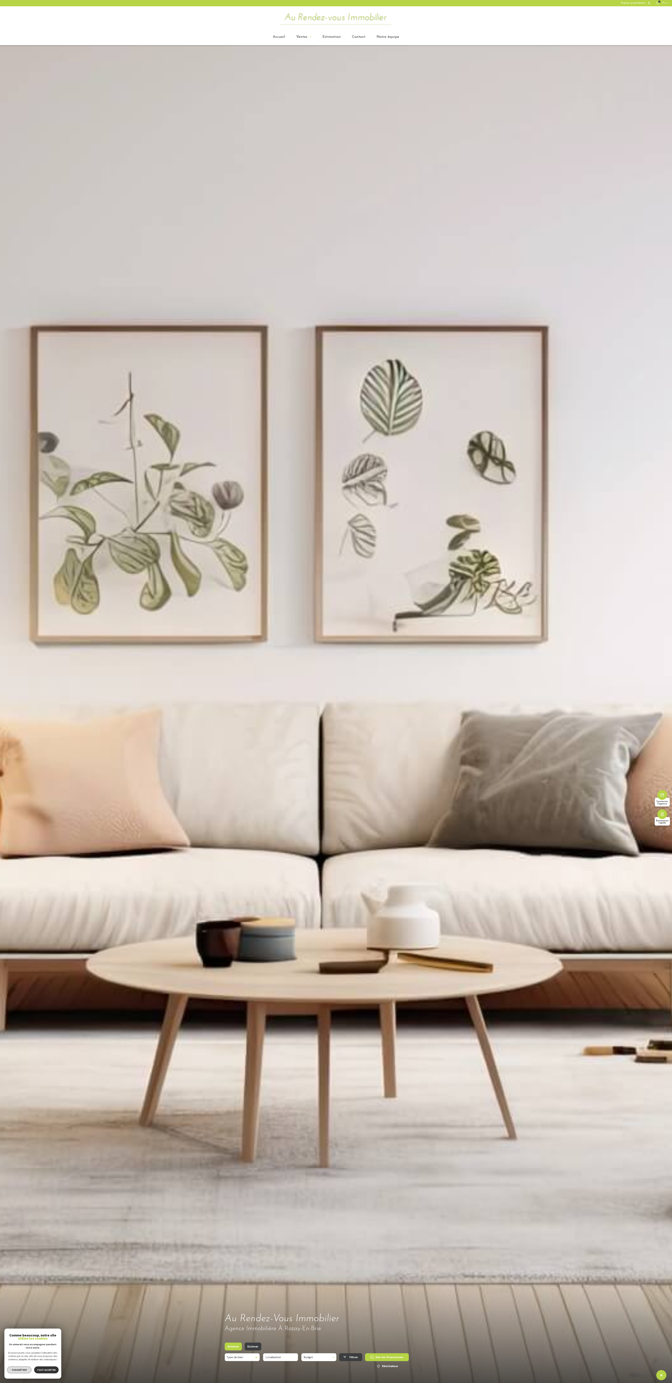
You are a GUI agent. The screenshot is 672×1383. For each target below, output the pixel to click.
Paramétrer (19, 1369)
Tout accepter (46, 1369)
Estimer (252, 1346)
